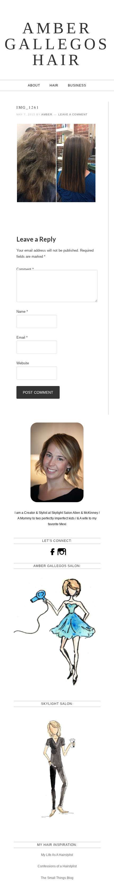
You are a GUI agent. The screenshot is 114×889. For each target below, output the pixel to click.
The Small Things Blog (57, 878)
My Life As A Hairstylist (57, 855)
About (34, 85)
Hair (54, 85)
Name (22, 312)
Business (77, 85)
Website (22, 363)
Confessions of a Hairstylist (57, 866)
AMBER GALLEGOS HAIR (57, 44)
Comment (25, 269)
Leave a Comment (72, 114)
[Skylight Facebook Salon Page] (57, 828)
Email (22, 337)
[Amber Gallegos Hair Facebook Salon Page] (57, 687)
